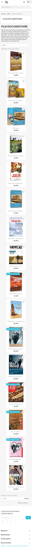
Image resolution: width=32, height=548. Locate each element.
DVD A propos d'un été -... (16, 266)
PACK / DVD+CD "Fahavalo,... (16, 100)
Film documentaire (12, 19)
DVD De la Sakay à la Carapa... (16, 156)
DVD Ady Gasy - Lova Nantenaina (16, 321)
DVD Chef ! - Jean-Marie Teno (16, 487)
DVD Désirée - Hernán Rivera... (16, 238)
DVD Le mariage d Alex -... (16, 459)
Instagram (15, 521)
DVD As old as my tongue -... (16, 349)
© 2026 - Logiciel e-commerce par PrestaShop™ (14, 546)
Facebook (2, 521)
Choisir (16, 45)
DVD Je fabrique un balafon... (16, 211)
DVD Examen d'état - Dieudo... (16, 73)
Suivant (27, 499)
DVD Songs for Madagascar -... (16, 183)
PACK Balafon (16, 128)
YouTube (7, 521)
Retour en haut (23, 503)
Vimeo (11, 521)
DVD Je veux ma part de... (16, 404)
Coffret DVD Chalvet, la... (16, 294)
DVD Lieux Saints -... (16, 432)
